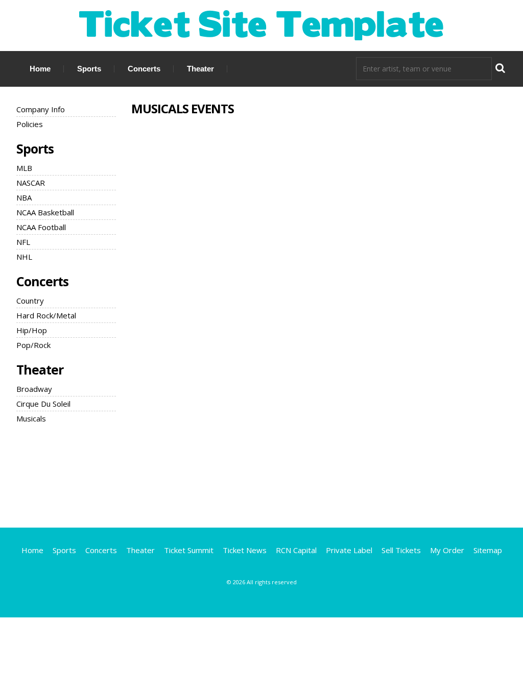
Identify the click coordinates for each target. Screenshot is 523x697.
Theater (200, 68)
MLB (24, 168)
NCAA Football (41, 227)
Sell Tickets (401, 550)
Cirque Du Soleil (43, 404)
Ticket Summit (188, 550)
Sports (89, 68)
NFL (23, 242)
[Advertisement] (261, 474)
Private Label (349, 550)
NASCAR (30, 183)
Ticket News (245, 550)
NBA (24, 197)
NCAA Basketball (45, 212)
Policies (29, 124)
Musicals (31, 418)
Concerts (144, 68)
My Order (447, 550)
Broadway (34, 389)
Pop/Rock (33, 345)
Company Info (40, 109)
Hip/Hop (31, 330)
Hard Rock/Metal (46, 315)
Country (30, 300)
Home (40, 68)
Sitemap (487, 550)
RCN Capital (296, 550)
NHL (24, 257)
